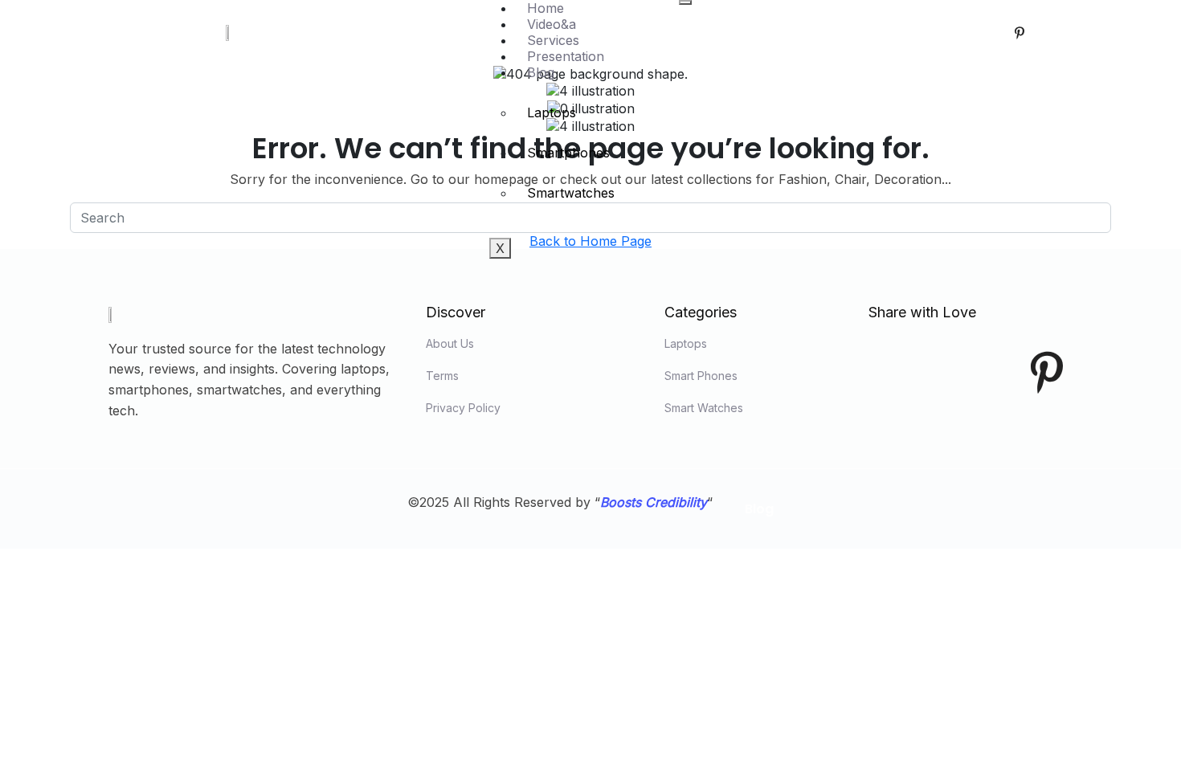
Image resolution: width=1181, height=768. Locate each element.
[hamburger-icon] (685, 2)
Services (553, 40)
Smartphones (568, 153)
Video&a (551, 24)
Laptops (551, 112)
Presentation (565, 56)
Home (545, 8)
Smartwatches (571, 193)
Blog (540, 72)
